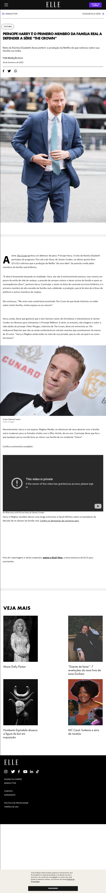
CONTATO (8, 791)
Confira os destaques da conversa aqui (59, 520)
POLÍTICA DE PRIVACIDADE (16, 803)
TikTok (38, 771)
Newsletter (11, 14)
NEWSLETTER (10, 783)
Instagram (7, 771)
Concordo (53, 888)
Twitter (13, 771)
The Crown (22, 255)
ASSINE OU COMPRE (95, 4)
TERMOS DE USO (11, 807)
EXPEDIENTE (9, 795)
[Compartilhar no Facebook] (3, 71)
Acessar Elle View (91, 14)
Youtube (25, 771)
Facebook (19, 771)
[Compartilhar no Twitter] (9, 71)
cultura (8, 26)
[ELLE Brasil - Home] (53, 6)
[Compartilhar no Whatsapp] (15, 71)
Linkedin (32, 771)
